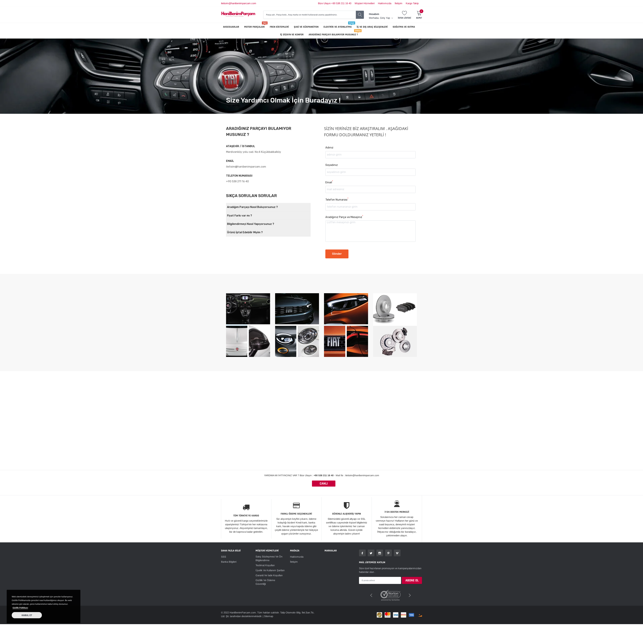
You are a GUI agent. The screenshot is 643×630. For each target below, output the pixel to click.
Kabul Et (27, 615)
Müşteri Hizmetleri (365, 3)
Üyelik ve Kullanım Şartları (270, 570)
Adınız (329, 147)
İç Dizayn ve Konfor (292, 34)
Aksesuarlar (231, 27)
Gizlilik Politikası (20, 608)
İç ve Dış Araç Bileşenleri (372, 27)
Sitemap (268, 612)
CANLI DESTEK (323, 484)
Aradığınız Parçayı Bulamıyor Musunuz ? (333, 34)
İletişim (398, 3)
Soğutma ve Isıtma (404, 27)
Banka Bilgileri (228, 561)
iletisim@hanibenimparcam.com (238, 3)
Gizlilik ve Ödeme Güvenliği (265, 582)
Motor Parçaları (254, 27)
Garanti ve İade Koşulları (269, 575)
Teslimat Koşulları (265, 565)
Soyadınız (331, 165)
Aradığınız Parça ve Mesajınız (344, 217)
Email (329, 182)
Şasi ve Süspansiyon (306, 27)
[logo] (238, 15)
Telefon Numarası (336, 199)
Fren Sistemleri (279, 27)
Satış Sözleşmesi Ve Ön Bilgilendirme (269, 558)
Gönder (337, 253)
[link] (362, 553)
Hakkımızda (384, 3)
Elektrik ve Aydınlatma (338, 27)
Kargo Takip (412, 3)
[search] (360, 15)
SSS (223, 556)
